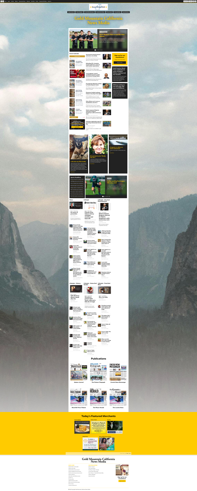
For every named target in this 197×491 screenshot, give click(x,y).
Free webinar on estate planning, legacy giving (91, 263)
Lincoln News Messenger (89, 12)
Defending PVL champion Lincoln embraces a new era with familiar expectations (93, 65)
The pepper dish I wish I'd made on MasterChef (105, 317)
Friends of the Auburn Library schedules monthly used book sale (89, 215)
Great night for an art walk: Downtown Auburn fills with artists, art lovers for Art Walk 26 (92, 253)
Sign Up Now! (119, 62)
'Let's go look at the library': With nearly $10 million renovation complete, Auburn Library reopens (91, 231)
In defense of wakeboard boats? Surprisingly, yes (91, 272)
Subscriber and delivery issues (74, 476)
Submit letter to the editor (73, 466)
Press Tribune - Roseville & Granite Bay (95, 472)
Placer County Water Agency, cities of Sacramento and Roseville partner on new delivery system (77, 272)
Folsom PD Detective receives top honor (77, 238)
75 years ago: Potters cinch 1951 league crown (77, 346)
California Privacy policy (73, 480)
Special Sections (126, 12)
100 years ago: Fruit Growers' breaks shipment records (77, 336)
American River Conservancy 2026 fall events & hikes (91, 242)
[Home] (3, 1)
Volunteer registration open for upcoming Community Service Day (93, 123)
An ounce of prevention (74, 213)
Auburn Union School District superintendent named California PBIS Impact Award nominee (77, 259)
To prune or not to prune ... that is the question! (92, 314)
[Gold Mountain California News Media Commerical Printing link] (77, 124)
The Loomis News (117, 12)
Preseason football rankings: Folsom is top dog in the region (93, 93)
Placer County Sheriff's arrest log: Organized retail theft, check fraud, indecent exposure (78, 227)
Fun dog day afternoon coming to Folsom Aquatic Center (94, 84)
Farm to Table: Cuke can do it (90, 351)
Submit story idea (71, 468)
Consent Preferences (72, 485)
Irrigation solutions (89, 343)
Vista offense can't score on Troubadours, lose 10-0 (93, 102)
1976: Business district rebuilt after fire (75, 297)
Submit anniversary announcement (75, 472)
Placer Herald (109, 12)
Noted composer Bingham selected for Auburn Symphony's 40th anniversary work (93, 112)
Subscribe (185, 1)
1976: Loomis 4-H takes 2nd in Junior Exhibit (77, 327)
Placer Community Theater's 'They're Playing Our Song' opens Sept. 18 (106, 241)
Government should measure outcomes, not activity (93, 55)
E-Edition (190, 1)
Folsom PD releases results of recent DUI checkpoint (77, 247)
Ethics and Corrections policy (74, 482)
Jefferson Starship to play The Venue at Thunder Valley (106, 232)
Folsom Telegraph (79, 12)
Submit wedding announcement (74, 471)
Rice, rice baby (103, 297)
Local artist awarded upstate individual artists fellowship (105, 264)
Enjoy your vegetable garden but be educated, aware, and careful (92, 334)
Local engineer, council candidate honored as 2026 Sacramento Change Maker (93, 75)
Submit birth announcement (74, 469)
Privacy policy (71, 479)
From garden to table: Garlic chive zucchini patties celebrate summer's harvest (91, 324)
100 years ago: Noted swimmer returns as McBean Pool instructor (78, 309)
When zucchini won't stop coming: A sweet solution (106, 340)
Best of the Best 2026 (98, 7)
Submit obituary (71, 474)
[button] (95, 50)
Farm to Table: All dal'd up (105, 325)
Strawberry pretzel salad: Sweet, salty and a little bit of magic (90, 299)
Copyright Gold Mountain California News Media (80, 489)
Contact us (70, 477)
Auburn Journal (71, 12)
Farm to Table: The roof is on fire (106, 332)
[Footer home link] (98, 460)
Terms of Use (71, 483)
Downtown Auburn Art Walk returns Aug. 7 (106, 273)
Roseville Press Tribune (100, 12)
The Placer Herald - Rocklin (93, 469)
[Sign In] (195, 1)
